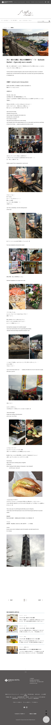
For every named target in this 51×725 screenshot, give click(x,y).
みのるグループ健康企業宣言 (33, 698)
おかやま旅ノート (7, 20)
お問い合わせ (37, 694)
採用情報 (25, 695)
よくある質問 (43, 694)
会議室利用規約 (15, 698)
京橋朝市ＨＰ (9, 91)
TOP (2, 20)
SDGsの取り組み (31, 694)
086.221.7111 (33, 681)
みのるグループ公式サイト (20, 713)
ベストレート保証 (23, 694)
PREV (11, 600)
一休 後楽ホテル (35, 702)
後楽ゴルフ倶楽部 (33, 713)
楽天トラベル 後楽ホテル (18, 702)
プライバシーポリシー (23, 698)
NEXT (39, 600)
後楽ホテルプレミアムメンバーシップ (12, 694)
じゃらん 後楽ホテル (27, 702)
